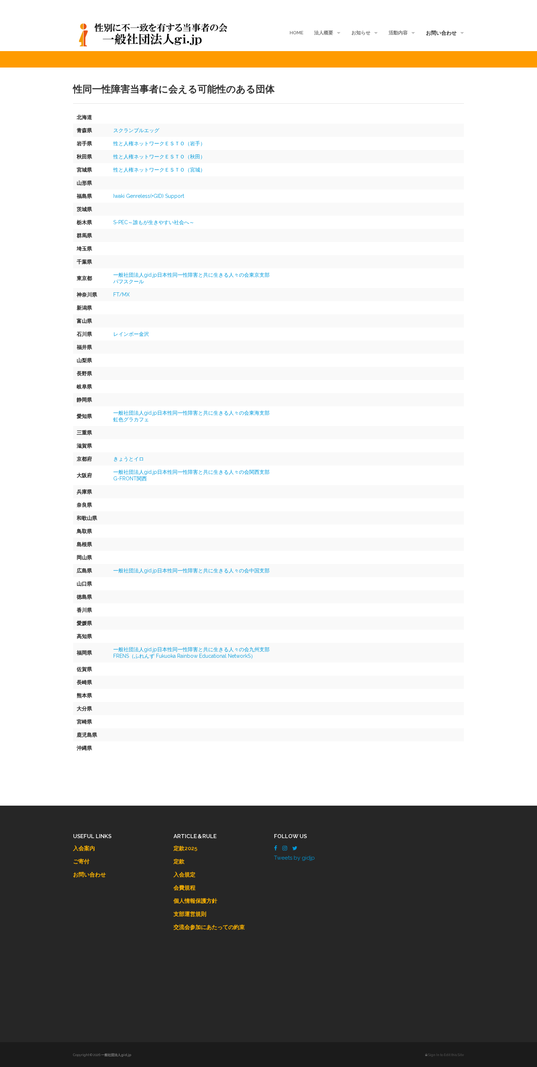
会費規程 (184, 887)
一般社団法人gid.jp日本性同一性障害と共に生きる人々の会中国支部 (191, 570)
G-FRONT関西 (130, 478)
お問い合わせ (441, 33)
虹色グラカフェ (131, 419)
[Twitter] (294, 848)
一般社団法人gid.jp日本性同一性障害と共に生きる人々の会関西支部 (191, 472)
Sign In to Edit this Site (445, 1055)
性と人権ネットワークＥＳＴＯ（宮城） (159, 170)
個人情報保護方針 (195, 901)
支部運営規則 (190, 914)
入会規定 (184, 874)
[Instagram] (284, 848)
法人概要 (323, 32)
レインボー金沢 (131, 334)
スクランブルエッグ (136, 130)
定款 (179, 861)
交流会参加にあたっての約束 (209, 927)
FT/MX (121, 295)
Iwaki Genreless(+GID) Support (148, 196)
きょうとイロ (128, 459)
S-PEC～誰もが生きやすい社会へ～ (153, 222)
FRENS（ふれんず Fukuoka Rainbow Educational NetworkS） (184, 656)
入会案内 (84, 848)
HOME (296, 32)
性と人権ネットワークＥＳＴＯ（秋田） (159, 157)
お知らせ (360, 32)
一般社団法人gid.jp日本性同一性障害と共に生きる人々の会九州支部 (191, 649)
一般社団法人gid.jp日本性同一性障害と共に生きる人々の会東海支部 (191, 413)
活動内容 (398, 32)
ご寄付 (81, 861)
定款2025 (185, 848)
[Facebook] (275, 848)
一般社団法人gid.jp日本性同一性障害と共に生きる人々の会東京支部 (191, 275)
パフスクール (128, 281)
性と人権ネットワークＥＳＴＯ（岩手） (159, 143)
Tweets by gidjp (294, 858)
